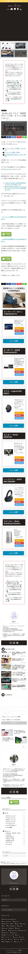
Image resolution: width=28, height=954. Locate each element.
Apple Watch (15, 836)
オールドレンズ (15, 823)
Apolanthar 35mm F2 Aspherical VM (9, 919)
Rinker (21, 324)
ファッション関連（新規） (13, 152)
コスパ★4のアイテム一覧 (14, 85)
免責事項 (19, 950)
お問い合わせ (7, 635)
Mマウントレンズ (15, 819)
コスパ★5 (17, 939)
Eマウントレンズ (15, 816)
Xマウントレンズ (15, 821)
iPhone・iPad (15, 838)
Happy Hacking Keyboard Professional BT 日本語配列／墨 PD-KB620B (19, 361)
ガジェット (4, 110)
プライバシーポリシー (11, 950)
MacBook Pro (15, 840)
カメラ (14, 813)
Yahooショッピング (19, 334)
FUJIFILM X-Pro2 (6, 923)
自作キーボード (10, 941)
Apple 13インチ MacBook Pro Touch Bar (19, 322)
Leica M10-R (23, 923)
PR (8, 926)
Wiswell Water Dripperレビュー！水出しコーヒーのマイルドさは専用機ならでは (16, 188)
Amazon (18, 328)
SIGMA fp (11, 928)
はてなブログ (6, 169)
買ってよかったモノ (18, 941)
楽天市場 (18, 330)
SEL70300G (5, 928)
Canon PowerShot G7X (7, 921)
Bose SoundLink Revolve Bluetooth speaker (17, 532)
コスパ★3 (4, 939)
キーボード (15, 844)
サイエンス (24, 939)
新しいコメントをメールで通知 (12, 716)
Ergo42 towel (16, 921)
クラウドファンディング (7, 937)
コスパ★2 (22, 937)
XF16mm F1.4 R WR (13, 930)
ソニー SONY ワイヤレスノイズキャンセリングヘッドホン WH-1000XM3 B (19, 491)
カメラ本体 (15, 827)
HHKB (17, 923)
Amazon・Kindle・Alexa (15, 833)
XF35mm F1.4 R (6, 932)
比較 (3, 941)
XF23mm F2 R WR (22, 930)
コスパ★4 (11, 939)
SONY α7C (18, 928)
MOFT (4, 926)
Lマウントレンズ (15, 817)
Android (15, 835)
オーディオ (15, 842)
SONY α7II (5, 930)
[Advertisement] (14, 26)
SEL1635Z (20, 926)
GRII (12, 923)
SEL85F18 (13, 926)
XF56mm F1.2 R (14, 932)
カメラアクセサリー (15, 825)
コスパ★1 (16, 937)
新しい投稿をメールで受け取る (12, 719)
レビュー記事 (13, 341)
